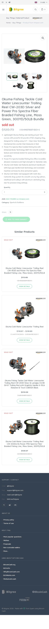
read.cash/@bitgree (14, 495)
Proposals (7, 544)
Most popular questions (12, 537)
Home (8, 23)
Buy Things (17, 23)
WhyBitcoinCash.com (11, 572)
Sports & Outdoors (17, 202)
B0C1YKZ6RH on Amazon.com (17, 199)
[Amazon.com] (38, 18)
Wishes (6, 540)
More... (5, 551)
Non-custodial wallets (11, 547)
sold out (8, 125)
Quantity (7, 187)
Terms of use (8, 523)
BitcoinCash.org (9, 565)
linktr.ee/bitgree (13, 499)
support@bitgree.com (15, 490)
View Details (24, 286)
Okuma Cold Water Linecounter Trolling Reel (24, 327)
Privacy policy (8, 520)
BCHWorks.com (9, 575)
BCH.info (6, 568)
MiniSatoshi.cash (9, 579)
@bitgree (10, 486)
